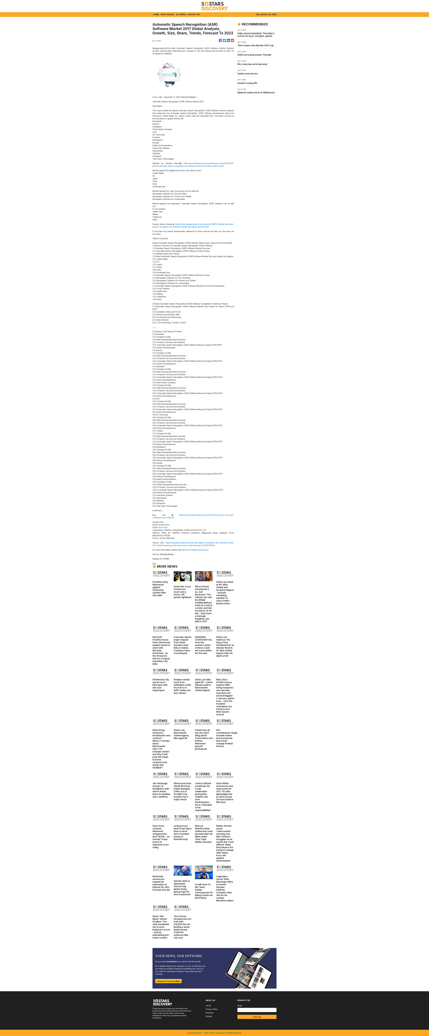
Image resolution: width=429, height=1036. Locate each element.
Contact (209, 1016)
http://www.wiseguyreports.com (195, 550)
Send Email (162, 527)
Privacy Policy (212, 1009)
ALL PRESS (181, 14)
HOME (156, 14)
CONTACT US (193, 14)
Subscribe (257, 1017)
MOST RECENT (167, 14)
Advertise (209, 1013)
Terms (208, 1005)
